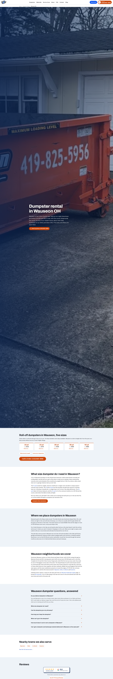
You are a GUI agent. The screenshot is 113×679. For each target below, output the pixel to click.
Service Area (46, 2)
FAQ (57, 2)
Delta (61, 569)
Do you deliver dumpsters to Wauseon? (42, 596)
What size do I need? (25, 453)
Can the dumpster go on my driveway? (42, 610)
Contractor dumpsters (38, 453)
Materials (38, 2)
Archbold (65, 569)
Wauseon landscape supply (68, 572)
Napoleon (56, 569)
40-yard (54, 491)
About (52, 2)
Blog (67, 2)
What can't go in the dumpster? (40, 618)
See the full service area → (26, 649)
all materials (38, 574)
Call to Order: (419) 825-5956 (32, 459)
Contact (62, 2)
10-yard (35, 485)
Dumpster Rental (26, 6)
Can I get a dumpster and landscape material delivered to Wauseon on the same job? (55, 627)
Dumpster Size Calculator (39, 501)
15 (46, 487)
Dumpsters (32, 2)
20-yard (51, 487)
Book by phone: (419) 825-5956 (40, 228)
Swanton (73, 569)
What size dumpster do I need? (40, 606)
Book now (93, 2)
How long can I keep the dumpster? (41, 614)
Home (20, 6)
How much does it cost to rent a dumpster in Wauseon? (46, 622)
